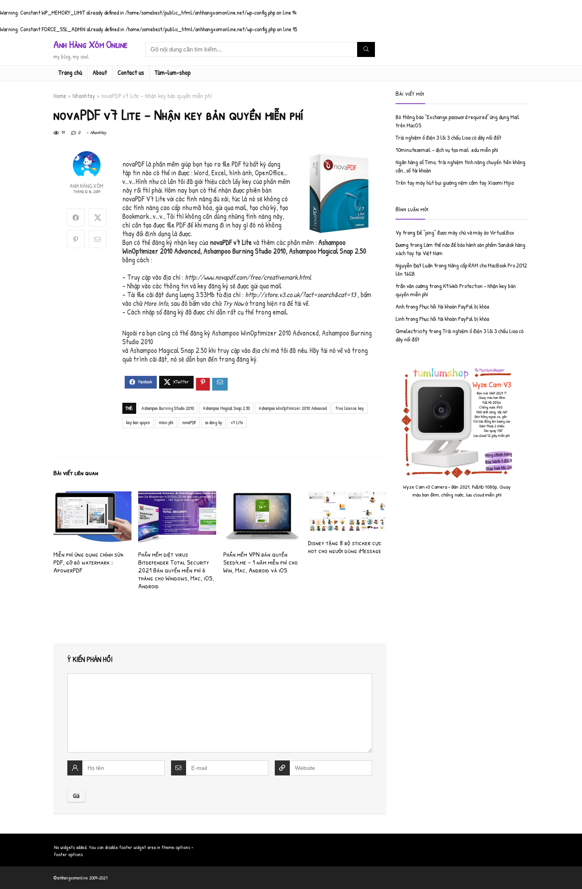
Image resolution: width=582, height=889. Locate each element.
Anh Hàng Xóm (86, 186)
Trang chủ (70, 72)
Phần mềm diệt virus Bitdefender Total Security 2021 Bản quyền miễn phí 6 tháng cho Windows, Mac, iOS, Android (176, 570)
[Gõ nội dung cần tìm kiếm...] (366, 49)
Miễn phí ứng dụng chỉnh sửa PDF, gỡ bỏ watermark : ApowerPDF (88, 562)
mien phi (166, 422)
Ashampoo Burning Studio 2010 (167, 408)
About (100, 72)
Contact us (131, 72)
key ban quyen (138, 422)
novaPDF (189, 422)
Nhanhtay (83, 95)
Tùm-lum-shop (173, 72)
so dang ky (213, 422)
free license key (349, 408)
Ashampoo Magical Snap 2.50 (226, 408)
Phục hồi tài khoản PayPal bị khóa (454, 306)
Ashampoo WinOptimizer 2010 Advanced (293, 408)
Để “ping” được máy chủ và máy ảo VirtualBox (465, 232)
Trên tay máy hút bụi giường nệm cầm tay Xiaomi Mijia (455, 182)
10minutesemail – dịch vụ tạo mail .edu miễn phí (447, 150)
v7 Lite (237, 422)
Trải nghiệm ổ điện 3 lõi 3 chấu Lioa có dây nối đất (448, 137)
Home (59, 95)
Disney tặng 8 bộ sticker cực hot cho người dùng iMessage (345, 546)
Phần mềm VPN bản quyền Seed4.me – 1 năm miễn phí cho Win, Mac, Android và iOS (260, 562)
